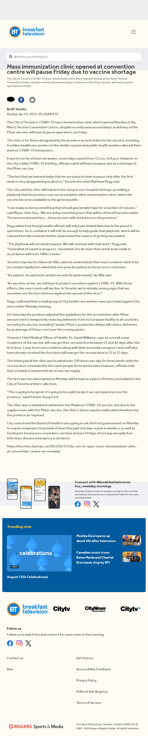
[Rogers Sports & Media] (36, 726)
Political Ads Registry (92, 692)
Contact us (15, 658)
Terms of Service (88, 703)
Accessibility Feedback (93, 669)
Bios (10, 669)
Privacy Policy (86, 680)
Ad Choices (84, 658)
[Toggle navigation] (133, 31)
